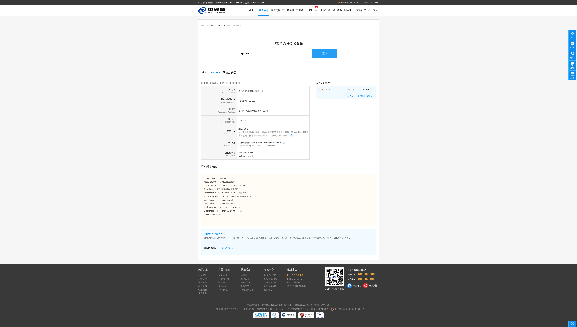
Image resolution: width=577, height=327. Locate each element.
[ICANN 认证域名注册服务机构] (275, 315)
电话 (572, 57)
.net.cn (324, 89)
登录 (366, 3)
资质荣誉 (202, 282)
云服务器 (301, 10)
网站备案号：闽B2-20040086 (271, 309)
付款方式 (245, 286)
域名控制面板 (247, 289)
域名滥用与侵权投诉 (296, 286)
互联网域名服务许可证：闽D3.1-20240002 (308, 309)
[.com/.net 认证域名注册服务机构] (288, 315)
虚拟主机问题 (270, 279)
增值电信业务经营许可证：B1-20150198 (235, 309)
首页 (251, 10)
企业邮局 (325, 10)
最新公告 (345, 2)
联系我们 (202, 289)
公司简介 (202, 275)
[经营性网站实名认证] (306, 315)
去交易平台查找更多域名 (358, 96)
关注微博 (373, 285)
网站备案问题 (270, 286)
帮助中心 (357, 3)
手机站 (244, 275)
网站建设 (349, 10)
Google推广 (224, 289)
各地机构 (202, 286)
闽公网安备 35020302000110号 (349, 309)
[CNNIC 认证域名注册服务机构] (261, 315)
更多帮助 (268, 289)
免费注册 (374, 3)
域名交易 (275, 10)
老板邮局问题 (270, 282)
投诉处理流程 (293, 282)
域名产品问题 (270, 275)
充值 (572, 67)
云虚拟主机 (288, 10)
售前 (572, 37)
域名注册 (263, 10)
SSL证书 (313, 10)
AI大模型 (337, 10)
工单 (572, 77)
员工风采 (202, 293)
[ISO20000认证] (320, 315)
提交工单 (245, 279)
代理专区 (373, 10)
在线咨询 (357, 285)
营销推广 (361, 10)
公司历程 (202, 279)
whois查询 (246, 282)
